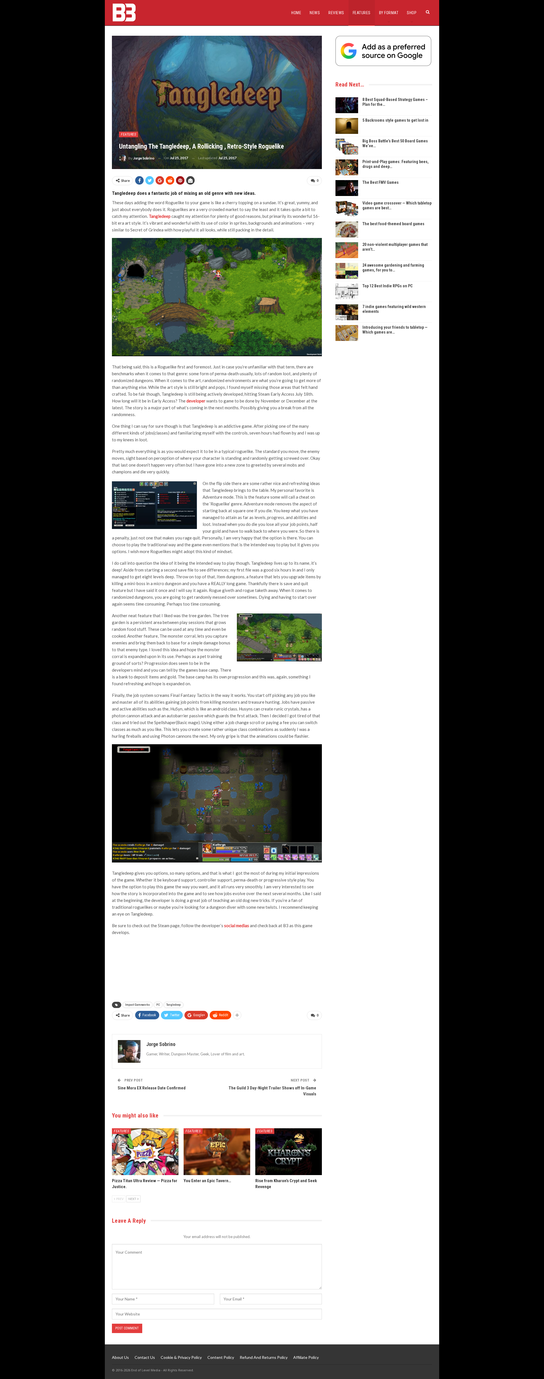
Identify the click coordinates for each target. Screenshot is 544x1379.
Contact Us (145, 1357)
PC (158, 1004)
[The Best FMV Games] (346, 188)
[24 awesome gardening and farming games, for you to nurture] (346, 271)
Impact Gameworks (137, 1004)
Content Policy (220, 1357)
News (315, 12)
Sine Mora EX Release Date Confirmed (152, 1088)
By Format (389, 12)
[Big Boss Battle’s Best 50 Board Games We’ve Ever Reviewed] (346, 147)
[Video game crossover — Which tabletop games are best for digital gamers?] (346, 209)
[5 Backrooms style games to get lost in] (346, 126)
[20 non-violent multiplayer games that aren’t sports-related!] (346, 250)
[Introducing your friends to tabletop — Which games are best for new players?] (346, 333)
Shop (411, 12)
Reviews (336, 12)
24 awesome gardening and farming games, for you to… (393, 267)
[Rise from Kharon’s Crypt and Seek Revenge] (288, 1151)
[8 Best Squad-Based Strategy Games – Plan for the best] (346, 105)
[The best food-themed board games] (346, 229)
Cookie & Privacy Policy (181, 1357)
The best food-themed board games (393, 224)
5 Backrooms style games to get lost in (395, 120)
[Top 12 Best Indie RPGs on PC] (346, 292)
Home (296, 12)
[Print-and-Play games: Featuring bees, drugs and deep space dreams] (346, 167)
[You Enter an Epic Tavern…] (217, 1151)
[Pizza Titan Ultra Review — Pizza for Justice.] (145, 1151)
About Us (120, 1357)
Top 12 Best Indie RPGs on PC (387, 286)
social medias (236, 925)
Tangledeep (173, 1004)
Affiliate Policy (306, 1357)
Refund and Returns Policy (264, 1357)
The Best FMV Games (380, 182)
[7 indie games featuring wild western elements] (346, 312)
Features (362, 12)
